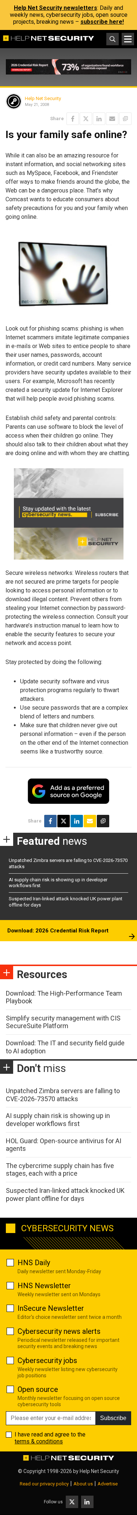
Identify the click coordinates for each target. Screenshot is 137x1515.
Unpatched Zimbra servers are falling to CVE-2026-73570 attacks (63, 1095)
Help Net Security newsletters (55, 7)
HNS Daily (34, 1262)
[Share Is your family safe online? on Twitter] (86, 118)
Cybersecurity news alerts (59, 1331)
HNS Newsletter (44, 1285)
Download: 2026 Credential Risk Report (58, 930)
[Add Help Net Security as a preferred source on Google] (125, 118)
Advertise (108, 1484)
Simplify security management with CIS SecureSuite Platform (63, 1022)
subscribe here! (102, 21)
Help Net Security (43, 98)
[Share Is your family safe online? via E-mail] (112, 118)
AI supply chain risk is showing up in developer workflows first (58, 1119)
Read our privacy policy (44, 1484)
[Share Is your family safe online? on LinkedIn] (99, 118)
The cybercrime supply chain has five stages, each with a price (60, 1170)
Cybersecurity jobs (47, 1360)
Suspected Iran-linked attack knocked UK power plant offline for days (65, 1194)
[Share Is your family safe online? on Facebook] (72, 118)
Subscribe (113, 1418)
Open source (38, 1389)
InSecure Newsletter (51, 1308)
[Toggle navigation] (128, 39)
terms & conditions (39, 1441)
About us (83, 1484)
